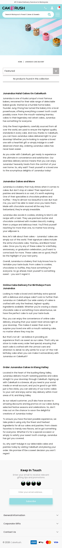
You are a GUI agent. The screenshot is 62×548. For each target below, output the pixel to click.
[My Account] (52, 8)
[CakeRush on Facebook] (23, 483)
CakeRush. (16, 542)
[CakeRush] (13, 9)
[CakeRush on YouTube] (28, 483)
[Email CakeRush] (39, 483)
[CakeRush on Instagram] (33, 483)
